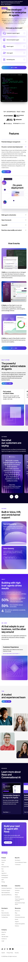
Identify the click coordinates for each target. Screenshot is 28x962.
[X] (7, 949)
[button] (25, 8)
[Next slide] (16, 496)
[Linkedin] (10, 949)
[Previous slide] (11, 496)
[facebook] (2, 949)
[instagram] (5, 949)
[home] (4, 8)
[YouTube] (13, 949)
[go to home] (4, 852)
